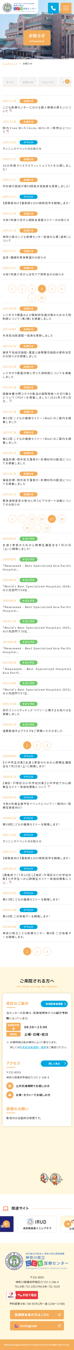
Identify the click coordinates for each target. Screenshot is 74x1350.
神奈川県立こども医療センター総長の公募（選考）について (37, 238)
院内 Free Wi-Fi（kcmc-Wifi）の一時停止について (37, 130)
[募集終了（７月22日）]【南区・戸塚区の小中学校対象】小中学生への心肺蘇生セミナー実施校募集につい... (37, 878)
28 (61, 519)
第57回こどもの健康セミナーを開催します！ (31, 899)
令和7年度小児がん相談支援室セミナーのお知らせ (36, 220)
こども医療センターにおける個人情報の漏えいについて (37, 109)
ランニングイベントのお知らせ (22, 148)
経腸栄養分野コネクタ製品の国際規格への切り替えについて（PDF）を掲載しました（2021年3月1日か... (37, 397)
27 (52, 519)
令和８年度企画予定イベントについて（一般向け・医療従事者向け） (37, 805)
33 (47, 528)
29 (27, 528)
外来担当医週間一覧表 (33, 1047)
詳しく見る (54, 1063)
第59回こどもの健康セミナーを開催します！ (31, 824)
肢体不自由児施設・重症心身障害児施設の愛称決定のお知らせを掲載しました (37, 354)
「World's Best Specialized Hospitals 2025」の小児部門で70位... (37, 629)
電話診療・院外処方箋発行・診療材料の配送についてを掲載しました (37, 461)
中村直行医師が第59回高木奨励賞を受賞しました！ (37, 186)
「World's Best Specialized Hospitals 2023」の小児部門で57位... (37, 691)
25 (32, 519)
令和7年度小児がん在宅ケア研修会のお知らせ (33, 274)
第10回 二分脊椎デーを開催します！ (26, 916)
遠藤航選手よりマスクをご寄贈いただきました (33, 731)
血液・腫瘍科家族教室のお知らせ (24, 257)
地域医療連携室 (54, 1003)
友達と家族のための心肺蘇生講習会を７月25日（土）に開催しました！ (37, 547)
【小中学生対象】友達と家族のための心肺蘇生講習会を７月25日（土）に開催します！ (37, 764)
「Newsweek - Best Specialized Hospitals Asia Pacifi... (37, 670)
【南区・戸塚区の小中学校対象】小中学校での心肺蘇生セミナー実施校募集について (37, 785)
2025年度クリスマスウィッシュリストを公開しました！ (37, 167)
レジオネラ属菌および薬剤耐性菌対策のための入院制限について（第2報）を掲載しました (37, 316)
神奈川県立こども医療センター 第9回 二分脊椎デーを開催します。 (37, 935)
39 (42, 297)
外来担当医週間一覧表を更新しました (28, 335)
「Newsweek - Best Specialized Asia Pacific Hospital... (37, 567)
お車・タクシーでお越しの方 (33, 1095)
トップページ (10, 63)
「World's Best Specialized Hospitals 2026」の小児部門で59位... (37, 588)
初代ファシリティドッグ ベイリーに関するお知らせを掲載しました (37, 712)
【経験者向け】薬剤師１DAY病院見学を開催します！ (36, 203)
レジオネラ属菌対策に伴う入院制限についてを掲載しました (37, 375)
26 (42, 519)
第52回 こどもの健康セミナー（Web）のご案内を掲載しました (37, 420)
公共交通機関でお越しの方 (33, 1086)
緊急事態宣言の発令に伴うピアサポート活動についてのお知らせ (37, 502)
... (32, 297)
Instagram (28, 1325)
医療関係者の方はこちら (32, 1314)
